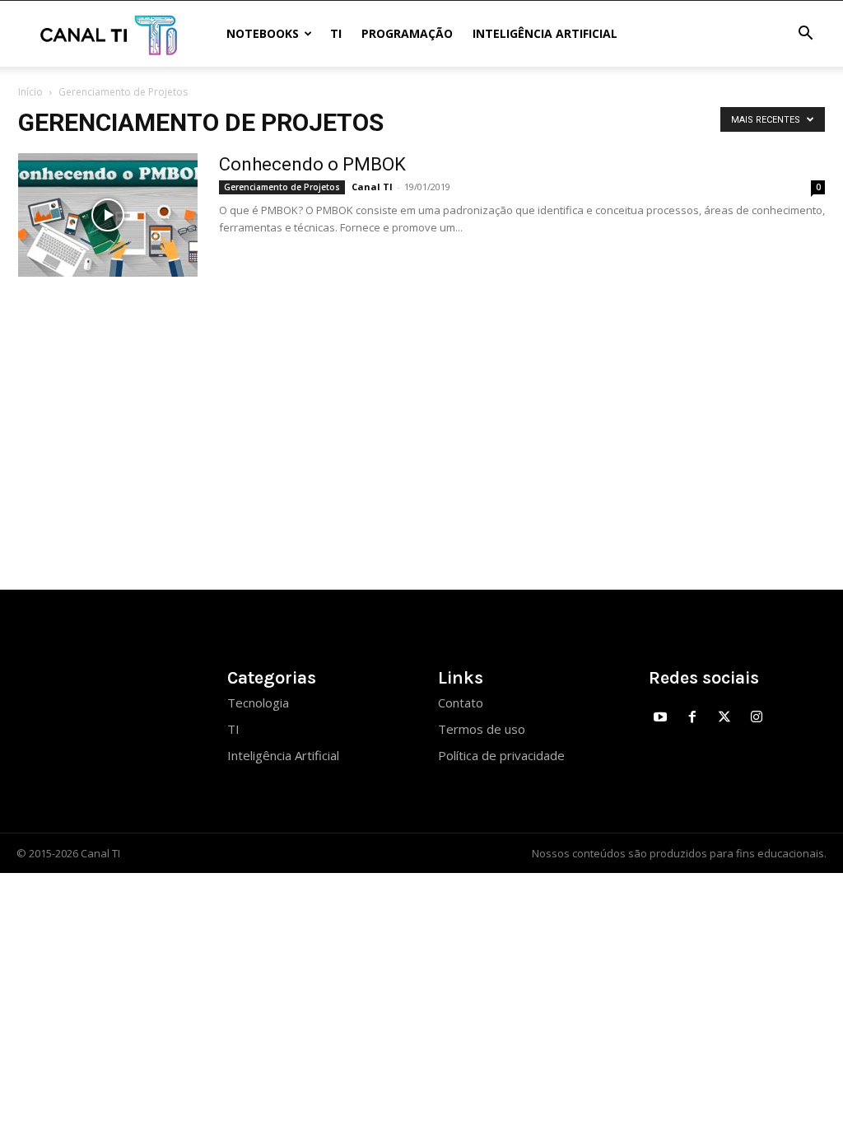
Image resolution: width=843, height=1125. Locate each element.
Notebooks (262, 33)
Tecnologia (258, 702)
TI (336, 33)
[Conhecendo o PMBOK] (108, 215)
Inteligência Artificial (545, 33)
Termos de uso (481, 729)
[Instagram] (756, 718)
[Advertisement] (421, 433)
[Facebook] (693, 718)
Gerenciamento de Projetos (282, 187)
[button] (805, 35)
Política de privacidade (501, 755)
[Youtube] (661, 718)
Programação (407, 33)
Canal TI (372, 186)
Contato (460, 702)
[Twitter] (725, 718)
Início (30, 92)
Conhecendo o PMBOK (312, 164)
